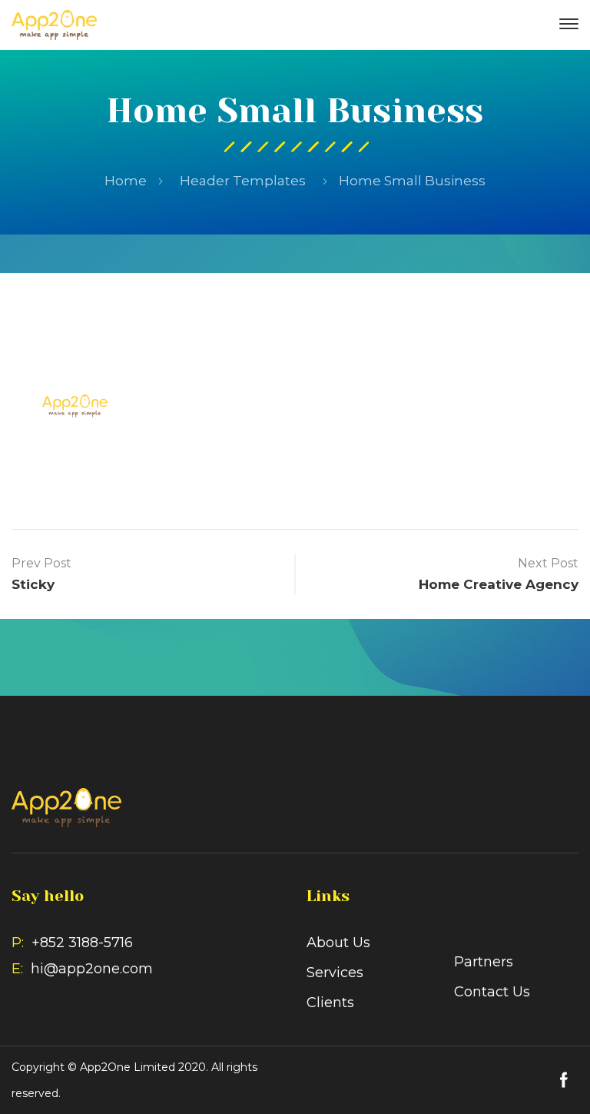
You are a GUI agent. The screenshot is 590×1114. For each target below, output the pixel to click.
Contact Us (294, 449)
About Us (229, 361)
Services (293, 361)
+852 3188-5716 (82, 942)
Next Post (548, 563)
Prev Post (41, 563)
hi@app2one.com (92, 968)
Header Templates (243, 180)
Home (125, 180)
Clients (349, 361)
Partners (407, 361)
